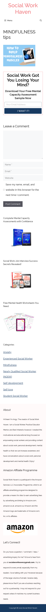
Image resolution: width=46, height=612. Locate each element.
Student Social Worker (15, 395)
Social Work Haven (23, 8)
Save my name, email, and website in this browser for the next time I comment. (22, 189)
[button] (41, 20)
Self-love (8, 389)
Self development (13, 383)
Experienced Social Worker (18, 358)
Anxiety (7, 352)
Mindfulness (10, 365)
